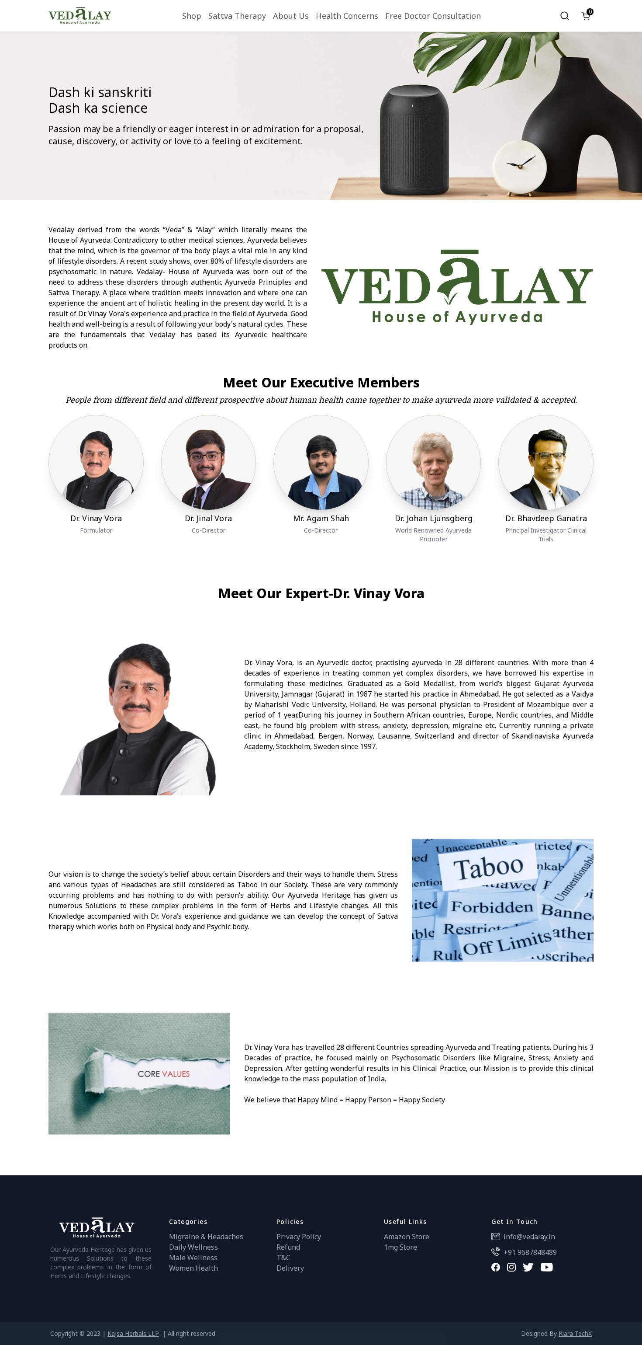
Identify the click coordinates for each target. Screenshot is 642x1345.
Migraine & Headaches (206, 1236)
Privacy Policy (298, 1236)
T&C (283, 1257)
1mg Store (400, 1247)
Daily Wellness (193, 1247)
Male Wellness (193, 1257)
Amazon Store (406, 1236)
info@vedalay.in (529, 1236)
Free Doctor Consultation (433, 15)
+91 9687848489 (530, 1252)
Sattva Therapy (237, 15)
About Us (291, 15)
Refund (288, 1247)
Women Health (193, 1268)
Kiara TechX (575, 1333)
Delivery (290, 1268)
